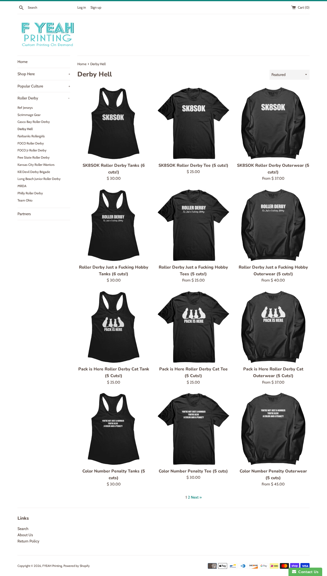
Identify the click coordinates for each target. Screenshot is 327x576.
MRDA (21, 186)
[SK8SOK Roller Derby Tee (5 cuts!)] (193, 123)
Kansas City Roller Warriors (36, 165)
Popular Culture (43, 86)
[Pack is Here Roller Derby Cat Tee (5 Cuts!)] (193, 327)
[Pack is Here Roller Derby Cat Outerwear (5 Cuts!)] (273, 327)
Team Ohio (25, 200)
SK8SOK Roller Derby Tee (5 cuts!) (193, 165)
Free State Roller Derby (33, 157)
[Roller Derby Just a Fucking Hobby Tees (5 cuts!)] (193, 225)
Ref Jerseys (25, 107)
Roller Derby (43, 98)
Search (22, 528)
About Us (25, 535)
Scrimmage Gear (28, 115)
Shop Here (43, 74)
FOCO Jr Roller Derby (31, 150)
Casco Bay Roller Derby (33, 122)
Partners (24, 214)
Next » (196, 497)
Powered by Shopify (76, 566)
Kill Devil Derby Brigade (33, 172)
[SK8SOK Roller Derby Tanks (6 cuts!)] (113, 123)
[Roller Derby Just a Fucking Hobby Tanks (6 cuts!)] (113, 225)
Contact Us (307, 572)
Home (22, 61)
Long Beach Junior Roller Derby (39, 179)
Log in (81, 7)
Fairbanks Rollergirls (31, 136)
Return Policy (28, 541)
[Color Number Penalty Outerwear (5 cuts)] (273, 428)
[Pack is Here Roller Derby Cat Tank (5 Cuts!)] (113, 327)
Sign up (95, 7)
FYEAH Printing (52, 566)
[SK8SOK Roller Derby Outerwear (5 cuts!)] (273, 123)
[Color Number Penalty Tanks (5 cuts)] (113, 428)
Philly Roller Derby (30, 193)
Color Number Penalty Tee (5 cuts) (193, 471)
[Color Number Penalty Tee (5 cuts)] (193, 428)
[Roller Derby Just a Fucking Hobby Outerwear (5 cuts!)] (273, 225)
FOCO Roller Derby (30, 143)
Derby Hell (25, 129)
